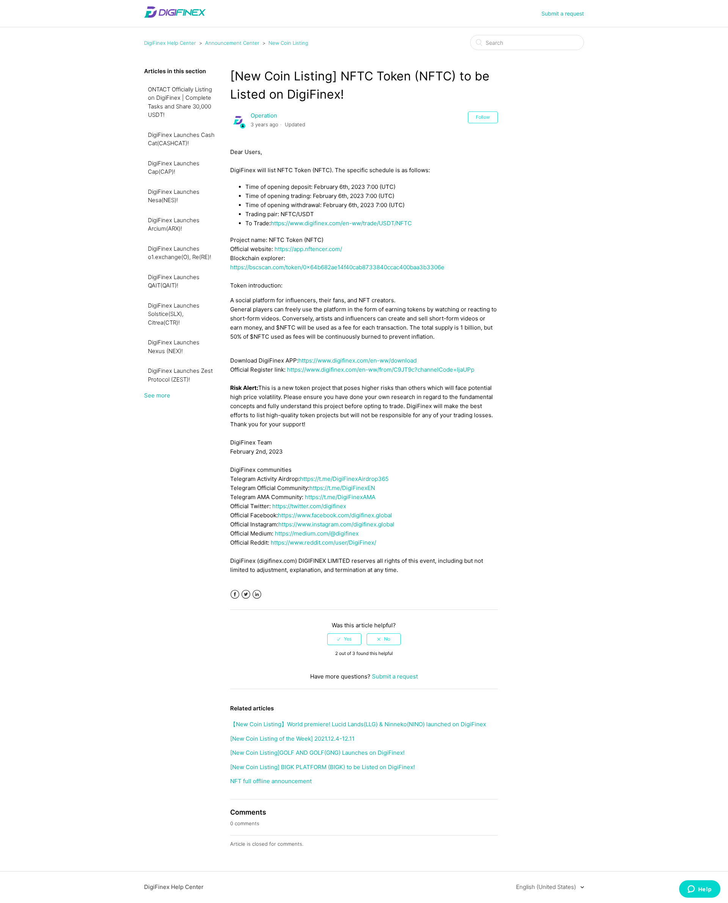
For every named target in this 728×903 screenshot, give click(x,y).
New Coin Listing (288, 43)
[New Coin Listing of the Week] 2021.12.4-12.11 (292, 738)
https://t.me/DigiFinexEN (342, 488)
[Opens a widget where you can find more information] (699, 889)
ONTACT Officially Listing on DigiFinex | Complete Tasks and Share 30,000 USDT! (180, 102)
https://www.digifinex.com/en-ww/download (357, 360)
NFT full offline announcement (271, 781)
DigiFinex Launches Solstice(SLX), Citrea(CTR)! (173, 314)
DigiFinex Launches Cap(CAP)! (173, 168)
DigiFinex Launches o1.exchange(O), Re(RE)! (179, 253)
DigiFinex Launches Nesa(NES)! (173, 196)
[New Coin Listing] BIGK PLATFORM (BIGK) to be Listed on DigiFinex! (322, 767)
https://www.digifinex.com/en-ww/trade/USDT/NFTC (341, 223)
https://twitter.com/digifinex (309, 506)
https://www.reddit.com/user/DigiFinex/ (323, 542)
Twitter (246, 594)
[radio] (344, 639)
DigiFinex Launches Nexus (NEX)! (173, 347)
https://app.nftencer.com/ (308, 249)
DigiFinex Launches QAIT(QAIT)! (173, 281)
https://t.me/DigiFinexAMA (340, 497)
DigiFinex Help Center (170, 43)
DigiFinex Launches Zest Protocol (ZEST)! (180, 375)
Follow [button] (483, 117)
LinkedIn (257, 594)
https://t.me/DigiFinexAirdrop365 (344, 478)
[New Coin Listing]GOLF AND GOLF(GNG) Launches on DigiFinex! (317, 752)
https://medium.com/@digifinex (317, 533)
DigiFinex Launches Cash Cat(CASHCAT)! (181, 139)
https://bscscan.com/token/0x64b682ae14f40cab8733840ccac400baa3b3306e (337, 267)
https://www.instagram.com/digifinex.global (336, 524)
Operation (264, 115)
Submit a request (562, 13)
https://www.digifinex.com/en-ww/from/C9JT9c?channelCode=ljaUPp (380, 369)
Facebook (235, 594)
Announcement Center (232, 43)
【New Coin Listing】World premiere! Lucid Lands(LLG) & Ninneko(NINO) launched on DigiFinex (358, 724)
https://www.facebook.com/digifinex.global (335, 515)
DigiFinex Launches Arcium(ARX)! (173, 224)
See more (157, 395)
